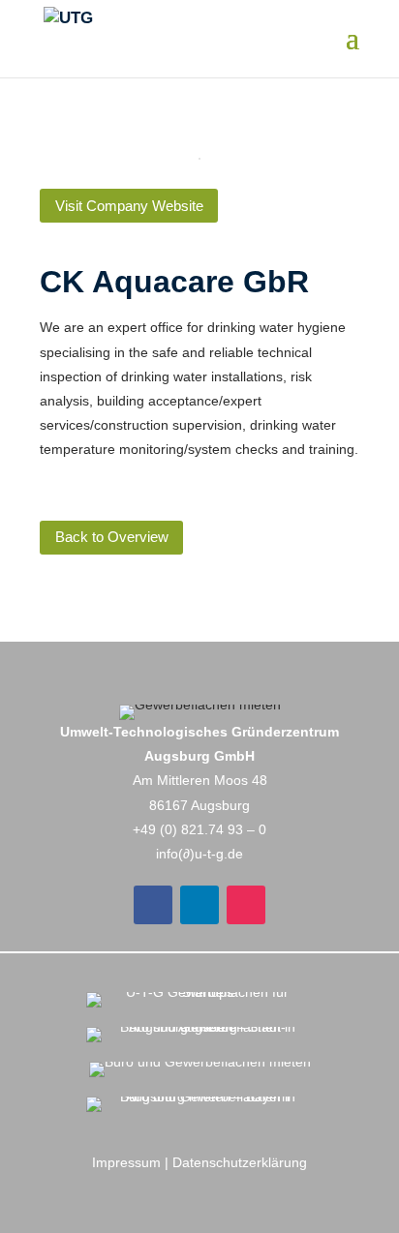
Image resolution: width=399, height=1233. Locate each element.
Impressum (126, 1162)
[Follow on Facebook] (153, 905)
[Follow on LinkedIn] (199, 905)
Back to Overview (112, 536)
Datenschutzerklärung (239, 1162)
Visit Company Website (129, 205)
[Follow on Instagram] (246, 905)
